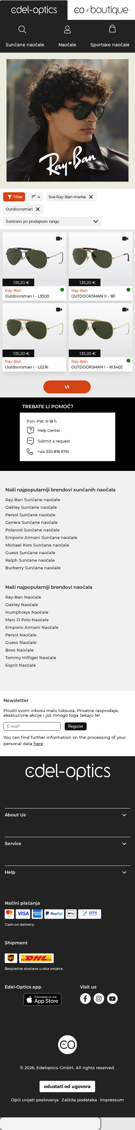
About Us (15, 815)
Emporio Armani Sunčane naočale (41, 537)
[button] (34, 10)
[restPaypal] (54, 914)
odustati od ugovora (67, 1086)
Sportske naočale (110, 45)
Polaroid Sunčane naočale (32, 529)
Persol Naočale (20, 634)
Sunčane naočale (25, 45)
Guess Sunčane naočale (30, 552)
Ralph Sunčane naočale (30, 560)
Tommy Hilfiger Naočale (30, 657)
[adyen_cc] (9, 914)
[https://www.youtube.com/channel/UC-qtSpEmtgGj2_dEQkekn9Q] (112, 999)
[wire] (89, 914)
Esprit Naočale (20, 665)
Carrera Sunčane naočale (31, 522)
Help (10, 872)
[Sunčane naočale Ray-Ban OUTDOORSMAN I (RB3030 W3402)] (100, 326)
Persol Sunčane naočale (30, 514)
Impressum (112, 1099)
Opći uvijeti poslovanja (35, 1099)
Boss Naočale (19, 649)
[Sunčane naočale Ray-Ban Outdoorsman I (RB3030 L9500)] (34, 255)
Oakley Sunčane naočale (31, 507)
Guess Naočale (20, 642)
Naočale (67, 45)
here (38, 743)
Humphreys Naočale (26, 612)
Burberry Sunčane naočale (33, 567)
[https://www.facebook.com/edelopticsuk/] (85, 999)
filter (18, 196)
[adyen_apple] (71, 914)
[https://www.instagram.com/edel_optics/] (99, 999)
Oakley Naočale (21, 604)
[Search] (22, 29)
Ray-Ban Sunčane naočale (32, 499)
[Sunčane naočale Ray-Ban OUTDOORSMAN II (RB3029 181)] (100, 255)
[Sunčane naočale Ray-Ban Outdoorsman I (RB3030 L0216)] (34, 326)
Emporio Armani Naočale (31, 627)
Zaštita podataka (79, 1099)
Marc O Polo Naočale (27, 619)
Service (13, 843)
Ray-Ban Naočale (23, 597)
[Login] (67, 29)
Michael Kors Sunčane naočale (37, 545)
